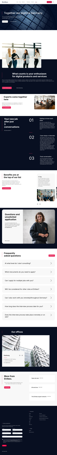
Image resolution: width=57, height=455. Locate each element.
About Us (30, 424)
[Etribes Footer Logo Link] (6, 412)
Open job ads (52, 255)
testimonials (31, 416)
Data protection (31, 432)
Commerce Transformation (43, 416)
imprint (30, 430)
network (30, 418)
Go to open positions (6, 107)
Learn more (5, 21)
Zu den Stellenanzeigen (7, 87)
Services (40, 413)
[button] (53, 2)
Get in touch (7, 387)
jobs (29, 421)
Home (30, 413)
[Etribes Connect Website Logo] (5, 2)
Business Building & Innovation (43, 418)
